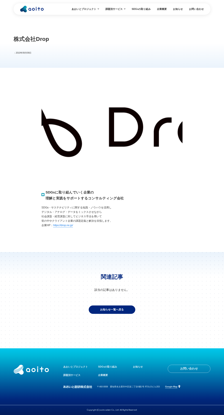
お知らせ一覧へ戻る (112, 309)
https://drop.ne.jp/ (63, 225)
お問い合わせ (196, 9)
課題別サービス (114, 9)
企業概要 (162, 9)
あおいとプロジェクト (84, 9)
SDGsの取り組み (141, 9)
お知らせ (178, 9)
